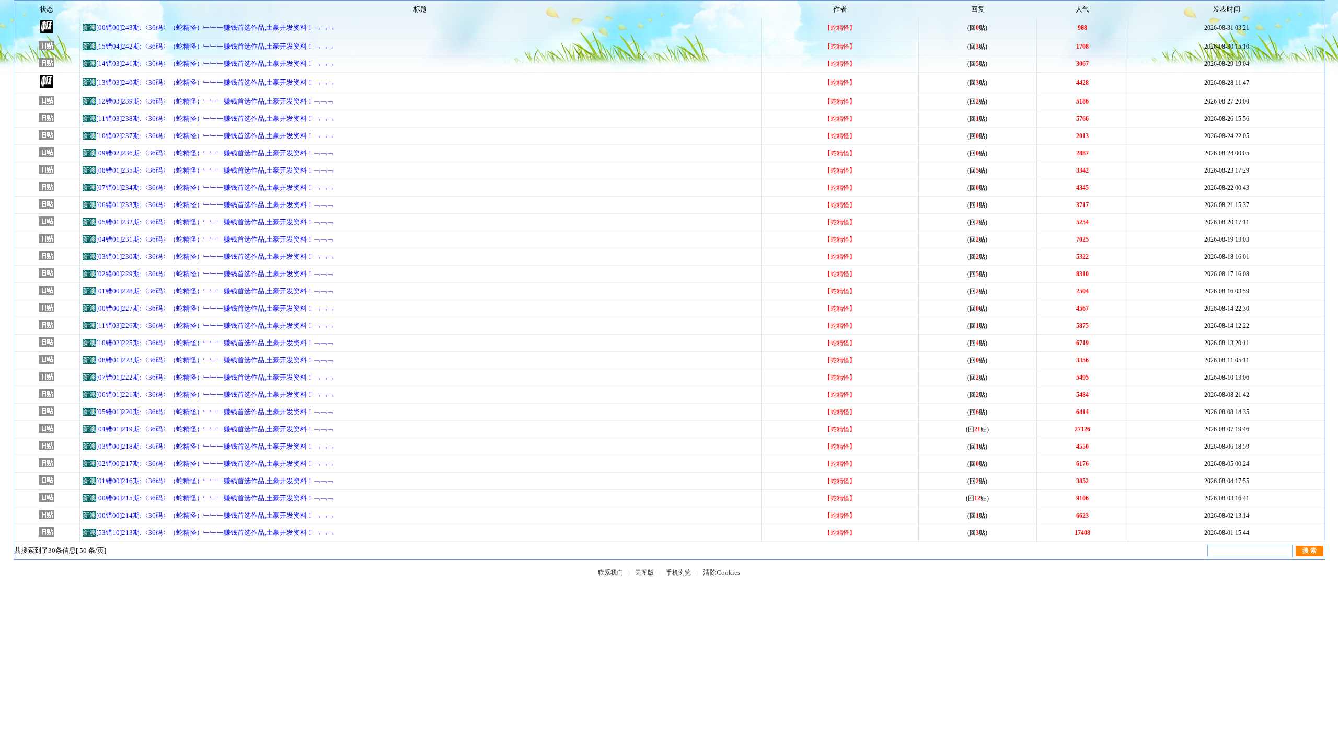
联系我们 (610, 572)
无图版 (644, 572)
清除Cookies (721, 572)
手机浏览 (678, 572)
